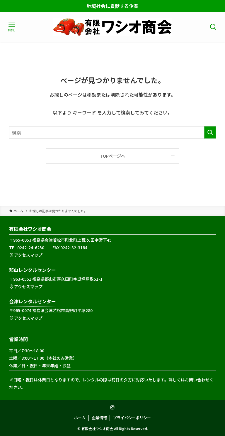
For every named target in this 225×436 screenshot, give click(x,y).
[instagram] (112, 407)
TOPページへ (112, 156)
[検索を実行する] (210, 132)
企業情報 (99, 417)
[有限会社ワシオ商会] (112, 27)
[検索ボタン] (213, 27)
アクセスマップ (28, 255)
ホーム (80, 417)
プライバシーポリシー (132, 417)
